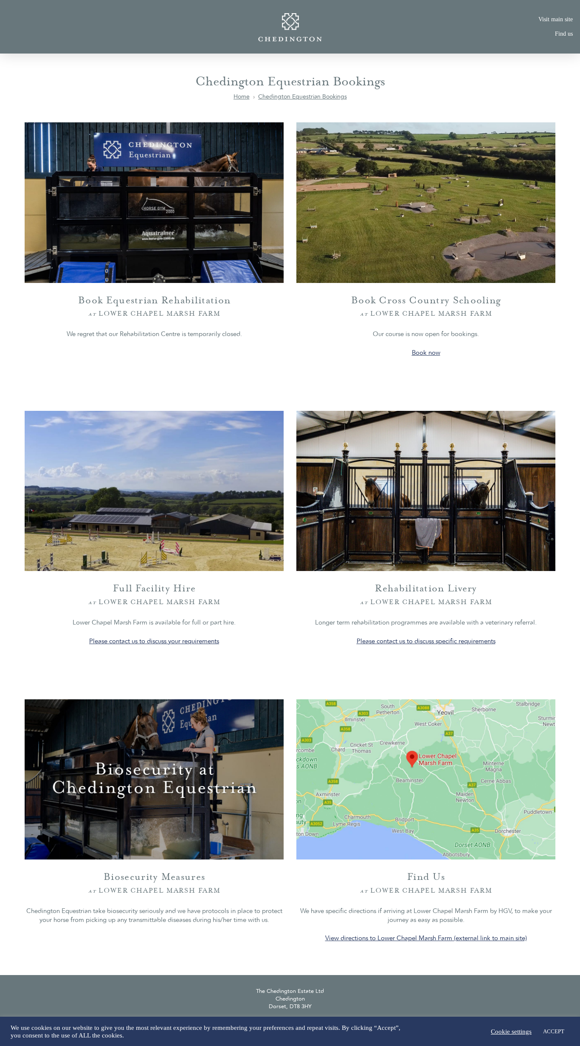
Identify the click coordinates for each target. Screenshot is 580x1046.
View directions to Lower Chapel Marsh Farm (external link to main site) (426, 938)
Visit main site (555, 19)
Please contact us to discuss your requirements (154, 642)
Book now (426, 353)
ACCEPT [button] (553, 1031)
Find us (564, 33)
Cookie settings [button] (511, 1031)
